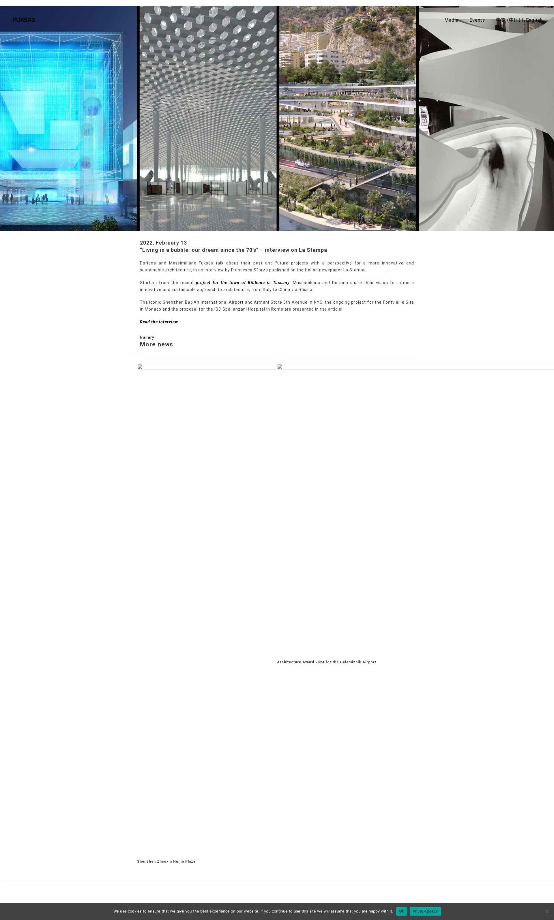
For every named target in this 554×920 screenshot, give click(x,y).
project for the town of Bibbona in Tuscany (243, 282)
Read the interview (159, 322)
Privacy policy (425, 911)
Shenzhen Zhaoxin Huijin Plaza (166, 861)
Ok (401, 911)
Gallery (147, 337)
